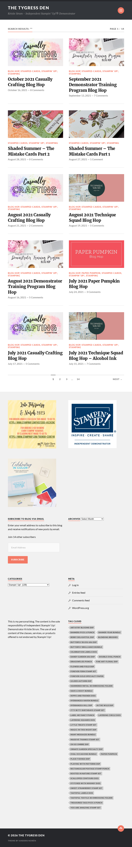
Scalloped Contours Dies (85, 778)
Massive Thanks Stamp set (85, 739)
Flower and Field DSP (82, 666)
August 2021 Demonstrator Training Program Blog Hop (35, 287)
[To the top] (121, 828)
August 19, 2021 (78, 225)
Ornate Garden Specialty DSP (87, 749)
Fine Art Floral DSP (107, 661)
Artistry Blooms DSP (82, 627)
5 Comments (97, 225)
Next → (118, 379)
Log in (75, 585)
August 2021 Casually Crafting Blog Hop (29, 217)
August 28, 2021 (17, 159)
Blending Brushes (108, 637)
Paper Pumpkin (91, 273)
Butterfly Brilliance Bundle (86, 647)
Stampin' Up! (49, 71)
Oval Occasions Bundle (84, 754)
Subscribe (17, 559)
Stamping (14, 73)
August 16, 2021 (17, 297)
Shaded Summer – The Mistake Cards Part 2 (31, 151)
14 (78, 379)
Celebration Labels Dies (84, 652)
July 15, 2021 (76, 363)
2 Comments (36, 225)
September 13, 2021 (80, 95)
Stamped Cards (30, 71)
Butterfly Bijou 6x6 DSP (84, 642)
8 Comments (37, 90)
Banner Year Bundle (110, 632)
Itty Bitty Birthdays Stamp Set (88, 710)
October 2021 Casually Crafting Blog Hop (30, 82)
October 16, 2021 (17, 90)
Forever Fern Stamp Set (83, 671)
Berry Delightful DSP (82, 637)
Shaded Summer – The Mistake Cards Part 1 (92, 151)
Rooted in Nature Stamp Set (86, 773)
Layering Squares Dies (83, 720)
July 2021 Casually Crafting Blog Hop (35, 355)
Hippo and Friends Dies (83, 696)
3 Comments (94, 291)
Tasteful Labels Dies (82, 793)
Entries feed (78, 592)
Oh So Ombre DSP (80, 744)
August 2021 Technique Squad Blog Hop (92, 217)
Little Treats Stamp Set (83, 725)
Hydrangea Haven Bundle (85, 700)
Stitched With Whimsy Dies (85, 783)
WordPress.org (80, 607)
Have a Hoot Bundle (82, 691)
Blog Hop (13, 71)
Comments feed (81, 600)
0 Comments (36, 159)
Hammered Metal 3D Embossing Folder (92, 686)
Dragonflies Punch (81, 661)
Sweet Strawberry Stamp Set (86, 788)
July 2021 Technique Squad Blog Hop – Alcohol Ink (96, 355)
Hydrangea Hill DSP (81, 705)
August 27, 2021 (78, 159)
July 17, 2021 (15, 363)
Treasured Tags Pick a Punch (86, 803)
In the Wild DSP (104, 705)
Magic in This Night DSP (83, 730)
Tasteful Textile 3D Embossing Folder (92, 798)
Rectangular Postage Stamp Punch (90, 769)
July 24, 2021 (76, 291)
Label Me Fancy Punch (82, 715)
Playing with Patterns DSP (85, 764)
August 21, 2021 (17, 225)
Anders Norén (27, 840)
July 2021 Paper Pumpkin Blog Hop (94, 284)
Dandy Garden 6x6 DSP (83, 657)
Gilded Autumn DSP (81, 681)
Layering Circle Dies (110, 715)
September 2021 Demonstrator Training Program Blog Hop (93, 85)
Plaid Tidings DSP (80, 759)
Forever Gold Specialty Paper (87, 676)
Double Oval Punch (109, 657)
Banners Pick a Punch (82, 632)
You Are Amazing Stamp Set (86, 808)
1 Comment (96, 159)
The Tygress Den (28, 7)
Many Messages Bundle (83, 734)
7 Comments (101, 95)
